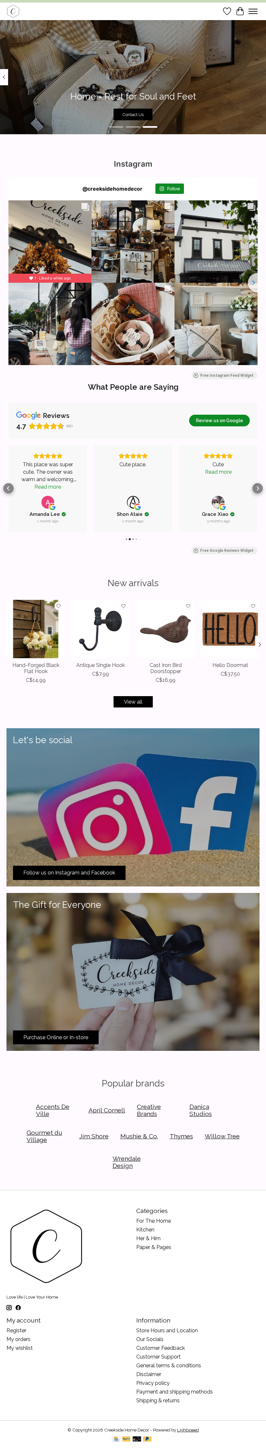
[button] (8, 488)
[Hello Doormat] (230, 629)
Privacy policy (153, 1383)
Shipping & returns (158, 1400)
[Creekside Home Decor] (13, 11)
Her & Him (148, 1238)
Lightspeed (188, 1429)
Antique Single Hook (100, 665)
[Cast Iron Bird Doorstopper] (165, 629)
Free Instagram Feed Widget (227, 375)
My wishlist (19, 1348)
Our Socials (149, 1339)
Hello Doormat (230, 665)
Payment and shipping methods (174, 1392)
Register (16, 1330)
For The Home (153, 1221)
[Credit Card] (116, 1439)
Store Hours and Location (167, 1330)
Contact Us (133, 114)
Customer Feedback (160, 1348)
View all (133, 702)
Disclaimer (148, 1374)
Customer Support (158, 1357)
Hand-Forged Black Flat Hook (35, 668)
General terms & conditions (168, 1365)
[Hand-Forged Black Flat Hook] (35, 629)
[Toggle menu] (253, 11)
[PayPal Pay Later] (147, 1439)
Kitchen (145, 1230)
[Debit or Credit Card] (137, 1439)
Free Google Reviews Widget (227, 550)
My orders (18, 1339)
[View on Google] (47, 502)
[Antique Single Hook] (100, 629)
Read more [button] (47, 487)
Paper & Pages (153, 1247)
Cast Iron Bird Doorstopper (166, 668)
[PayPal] (126, 1439)
